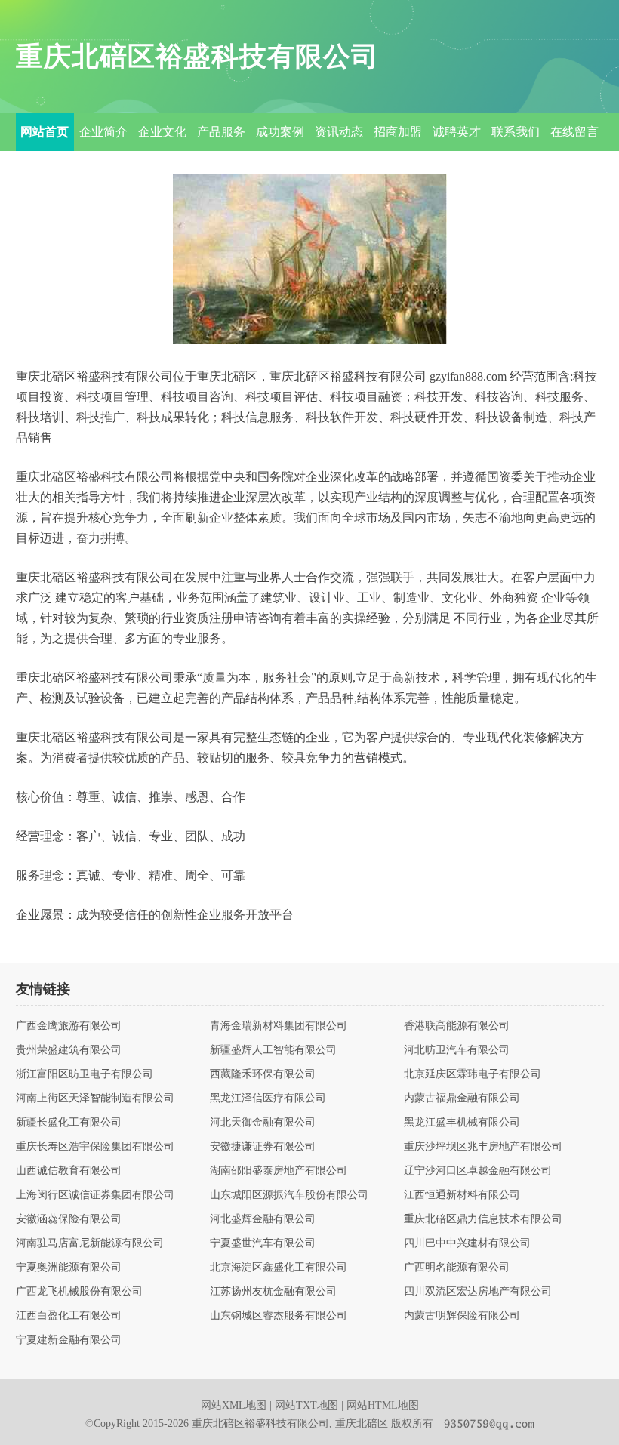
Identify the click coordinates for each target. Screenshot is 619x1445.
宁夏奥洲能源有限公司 (69, 1267)
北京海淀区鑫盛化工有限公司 (278, 1267)
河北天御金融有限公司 (263, 1122)
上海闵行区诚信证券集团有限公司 (95, 1195)
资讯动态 (339, 131)
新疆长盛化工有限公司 (69, 1122)
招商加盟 (398, 131)
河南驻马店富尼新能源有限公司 (90, 1243)
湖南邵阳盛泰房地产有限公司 (278, 1171)
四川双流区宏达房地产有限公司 (478, 1291)
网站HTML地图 (382, 1405)
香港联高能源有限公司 (457, 1026)
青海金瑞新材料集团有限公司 (278, 1026)
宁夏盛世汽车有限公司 (263, 1243)
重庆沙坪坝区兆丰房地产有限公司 (483, 1147)
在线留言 (574, 131)
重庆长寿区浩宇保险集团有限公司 (95, 1147)
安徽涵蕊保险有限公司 (69, 1219)
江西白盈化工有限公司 (69, 1316)
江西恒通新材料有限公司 (462, 1195)
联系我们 (515, 131)
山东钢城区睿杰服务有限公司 (278, 1316)
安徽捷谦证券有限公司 (263, 1147)
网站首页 (44, 131)
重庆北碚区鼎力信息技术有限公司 (483, 1219)
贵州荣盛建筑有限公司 (69, 1050)
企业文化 (162, 131)
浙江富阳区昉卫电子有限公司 (84, 1074)
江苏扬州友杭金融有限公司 (273, 1291)
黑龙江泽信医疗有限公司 (268, 1098)
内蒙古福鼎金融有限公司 (462, 1098)
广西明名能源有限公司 (457, 1267)
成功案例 (280, 131)
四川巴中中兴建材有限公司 (467, 1243)
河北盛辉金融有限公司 (263, 1219)
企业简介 (103, 131)
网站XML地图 (233, 1405)
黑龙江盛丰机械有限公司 (462, 1122)
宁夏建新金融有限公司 (69, 1340)
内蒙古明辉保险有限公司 (462, 1316)
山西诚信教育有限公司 (69, 1171)
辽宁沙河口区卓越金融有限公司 (478, 1171)
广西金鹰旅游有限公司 (69, 1026)
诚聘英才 (457, 131)
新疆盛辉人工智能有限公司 (273, 1050)
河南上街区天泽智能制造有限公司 (95, 1098)
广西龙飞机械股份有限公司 (79, 1291)
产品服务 (221, 131)
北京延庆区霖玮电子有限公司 (472, 1074)
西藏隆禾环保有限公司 (263, 1074)
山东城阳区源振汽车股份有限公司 (289, 1195)
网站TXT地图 (306, 1405)
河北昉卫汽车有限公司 (457, 1050)
